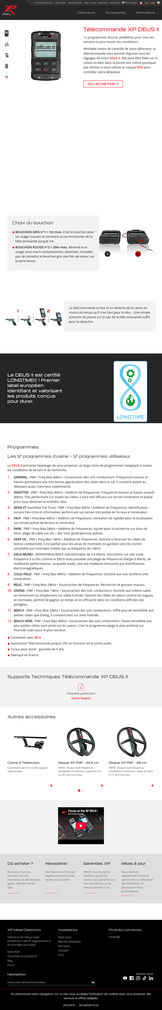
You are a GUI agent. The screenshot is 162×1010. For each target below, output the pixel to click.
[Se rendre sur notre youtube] (125, 978)
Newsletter (103, 2)
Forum (93, 2)
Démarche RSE (75, 2)
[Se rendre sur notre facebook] (132, 978)
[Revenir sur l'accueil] (9, 10)
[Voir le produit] (51, 785)
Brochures (64, 946)
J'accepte (69, 1005)
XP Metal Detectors (44, 2)
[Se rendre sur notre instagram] (138, 978)
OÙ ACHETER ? (103, 84)
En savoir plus (89, 1005)
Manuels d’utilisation (69, 941)
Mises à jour (65, 937)
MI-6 (37, 637)
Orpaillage (114, 937)
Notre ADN (60, 2)
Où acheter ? (116, 2)
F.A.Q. (61, 955)
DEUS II (17, 465)
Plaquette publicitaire (81, 693)
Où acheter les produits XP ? (23, 956)
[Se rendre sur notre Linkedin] (151, 978)
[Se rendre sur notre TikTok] (144, 978)
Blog (86, 2)
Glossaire (63, 950)
